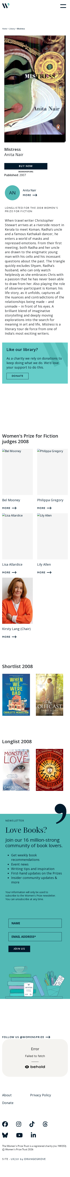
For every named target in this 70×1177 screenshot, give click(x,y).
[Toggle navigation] (62, 5)
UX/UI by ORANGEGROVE (28, 1159)
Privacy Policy (40, 1095)
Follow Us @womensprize (23, 1037)
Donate (17, 376)
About (7, 1095)
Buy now (26, 166)
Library (12, 28)
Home (4, 28)
